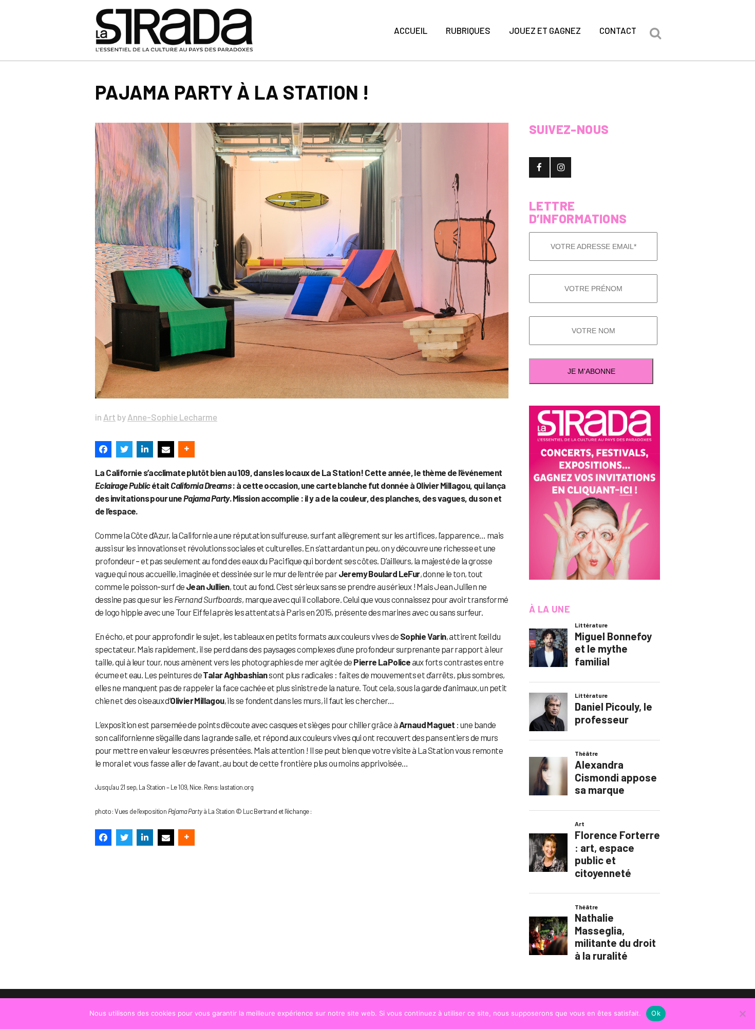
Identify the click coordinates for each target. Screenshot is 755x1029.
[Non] (742, 1013)
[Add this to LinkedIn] (145, 449)
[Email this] (166, 449)
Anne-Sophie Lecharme (172, 417)
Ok (655, 1013)
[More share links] (186, 449)
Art (109, 417)
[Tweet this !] (124, 449)
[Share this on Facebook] (103, 449)
